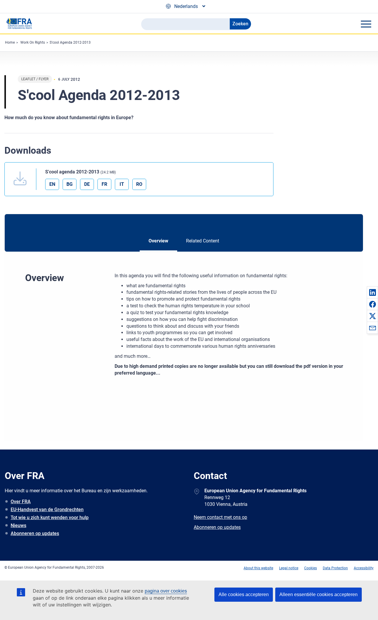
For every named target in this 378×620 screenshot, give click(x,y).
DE (87, 184)
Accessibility (364, 568)
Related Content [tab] (202, 241)
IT (122, 184)
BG (69, 184)
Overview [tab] (158, 241)
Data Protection (335, 568)
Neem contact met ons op (220, 517)
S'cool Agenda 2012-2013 (70, 42)
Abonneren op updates (35, 533)
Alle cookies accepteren (244, 594)
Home (10, 42)
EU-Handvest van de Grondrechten (47, 509)
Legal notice (288, 568)
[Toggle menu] (366, 24)
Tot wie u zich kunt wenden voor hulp (50, 517)
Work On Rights (32, 42)
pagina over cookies (166, 590)
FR (104, 184)
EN (52, 184)
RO (139, 184)
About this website (258, 568)
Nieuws (18, 525)
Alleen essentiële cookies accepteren (318, 594)
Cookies (310, 568)
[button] (372, 292)
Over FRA (21, 501)
